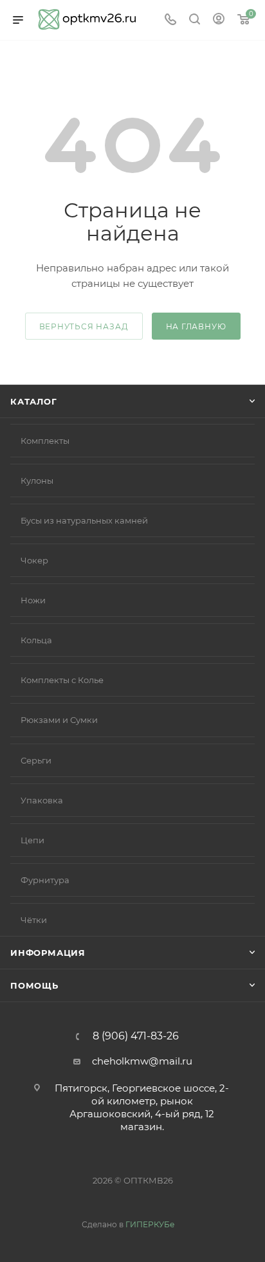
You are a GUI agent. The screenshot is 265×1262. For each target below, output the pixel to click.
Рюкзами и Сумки (59, 720)
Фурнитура (45, 880)
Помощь (34, 985)
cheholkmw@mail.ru (142, 1061)
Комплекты (45, 440)
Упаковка (42, 800)
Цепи (32, 840)
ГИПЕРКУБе (149, 1224)
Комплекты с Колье (62, 680)
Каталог (33, 401)
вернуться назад (84, 326)
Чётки (34, 920)
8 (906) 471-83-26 (136, 1036)
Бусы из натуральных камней (84, 520)
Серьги (36, 760)
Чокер (34, 560)
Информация (48, 952)
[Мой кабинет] (218, 20)
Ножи (33, 600)
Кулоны (37, 480)
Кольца (36, 640)
